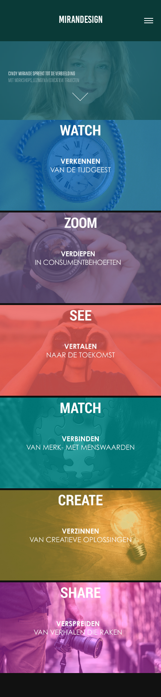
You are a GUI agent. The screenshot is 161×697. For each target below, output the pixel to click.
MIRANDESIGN (81, 19)
